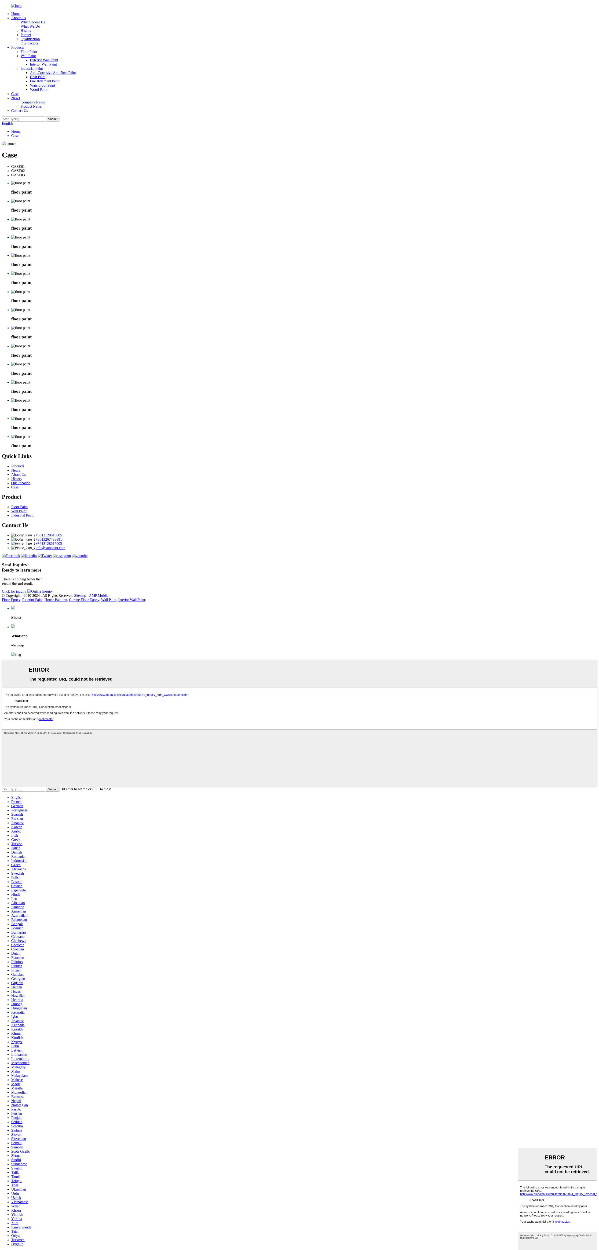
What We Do (30, 26)
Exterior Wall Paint (44, 60)
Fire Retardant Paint (44, 81)
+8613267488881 (49, 539)
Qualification (30, 39)
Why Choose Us (33, 22)
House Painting (55, 600)
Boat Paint (37, 77)
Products (17, 47)
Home (15, 14)
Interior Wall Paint (43, 64)
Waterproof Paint (42, 85)
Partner (26, 35)
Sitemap (80, 596)
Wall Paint (28, 56)
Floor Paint (29, 52)
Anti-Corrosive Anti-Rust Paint (53, 73)
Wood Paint (38, 90)
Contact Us (19, 111)
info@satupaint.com (50, 548)
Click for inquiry (14, 591)
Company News (33, 102)
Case (14, 94)
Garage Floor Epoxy (84, 600)
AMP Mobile (98, 596)
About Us (18, 18)
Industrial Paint (32, 68)
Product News (31, 106)
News (15, 98)
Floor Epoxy (11, 600)
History (26, 31)
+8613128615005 (49, 535)
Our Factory (30, 43)
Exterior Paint (32, 600)
